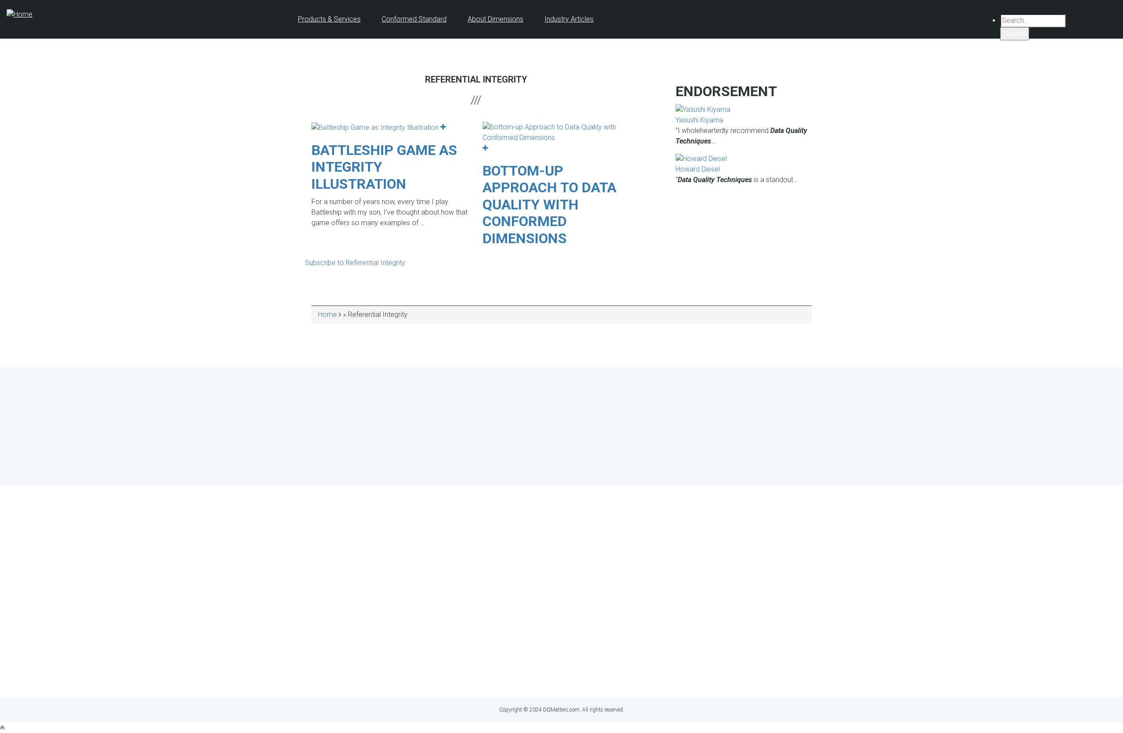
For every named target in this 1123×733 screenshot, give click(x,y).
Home (327, 314)
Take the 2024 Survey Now (561, 449)
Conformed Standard (414, 19)
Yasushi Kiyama (699, 120)
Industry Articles (569, 19)
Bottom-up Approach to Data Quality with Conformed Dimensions (549, 204)
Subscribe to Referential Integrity (355, 263)
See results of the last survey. (585, 465)
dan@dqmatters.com (601, 674)
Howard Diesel (698, 169)
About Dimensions (495, 19)
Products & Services (329, 19)
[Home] (19, 14)
